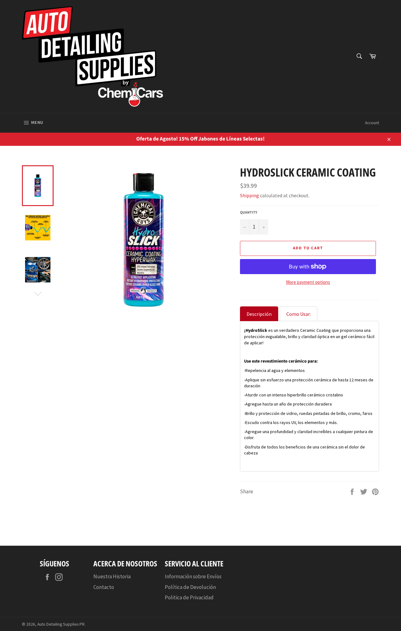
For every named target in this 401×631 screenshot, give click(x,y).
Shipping (249, 195)
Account (372, 122)
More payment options (308, 282)
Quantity (248, 212)
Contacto (103, 587)
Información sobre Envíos (193, 576)
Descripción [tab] (259, 314)
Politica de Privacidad (189, 597)
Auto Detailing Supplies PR (61, 624)
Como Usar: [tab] (298, 314)
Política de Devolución (190, 587)
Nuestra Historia (112, 576)
